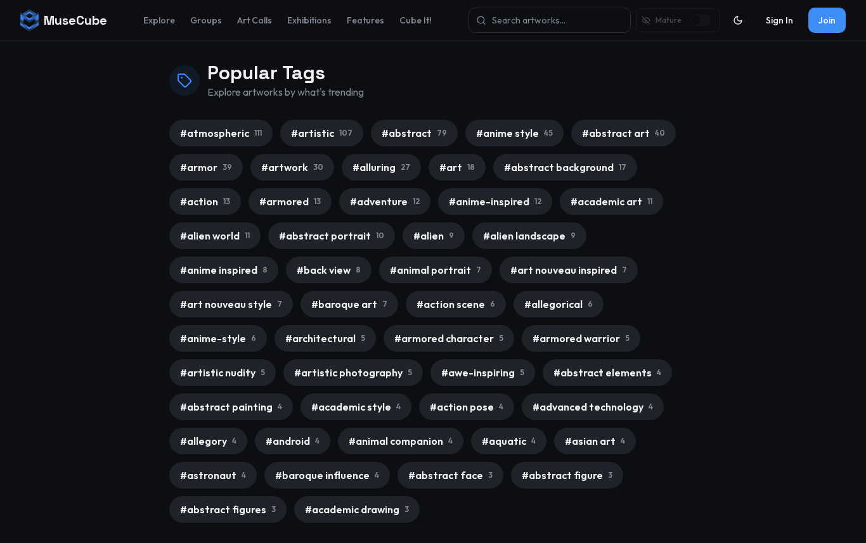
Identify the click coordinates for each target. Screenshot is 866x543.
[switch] (700, 20)
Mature (669, 20)
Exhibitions (309, 20)
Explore (159, 20)
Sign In (779, 20)
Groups (206, 20)
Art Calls (254, 20)
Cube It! (415, 20)
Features (365, 20)
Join (827, 20)
